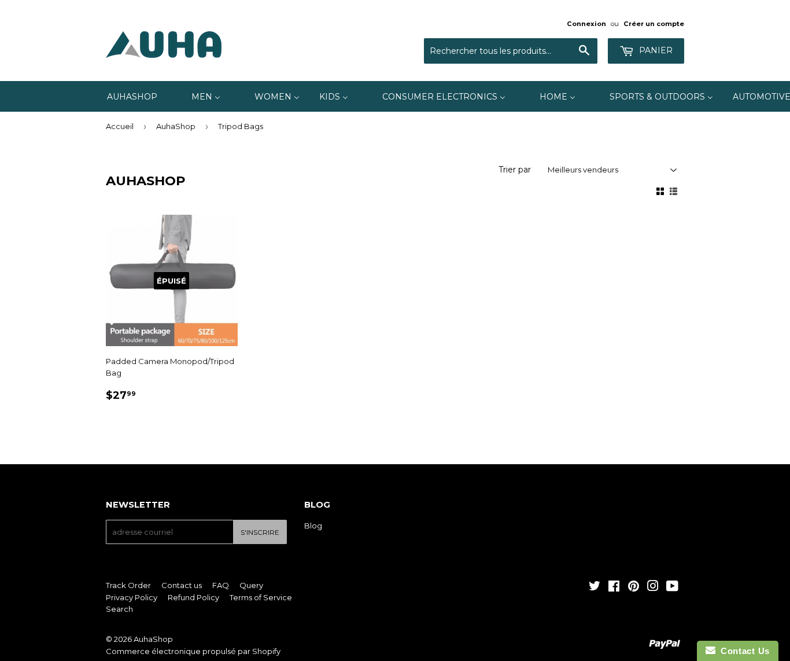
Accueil (120, 126)
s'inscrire (260, 532)
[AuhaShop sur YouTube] (672, 587)
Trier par (515, 169)
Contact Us (742, 651)
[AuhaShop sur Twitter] (594, 587)
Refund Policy (193, 597)
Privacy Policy (131, 597)
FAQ (220, 585)
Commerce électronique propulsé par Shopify (193, 651)
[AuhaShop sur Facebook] (614, 587)
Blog (313, 525)
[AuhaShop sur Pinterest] (633, 587)
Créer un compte (653, 24)
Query (251, 585)
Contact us (181, 585)
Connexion (586, 24)
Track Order (128, 585)
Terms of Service (261, 597)
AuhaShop (175, 126)
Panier (655, 50)
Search (119, 609)
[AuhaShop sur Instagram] (653, 587)
